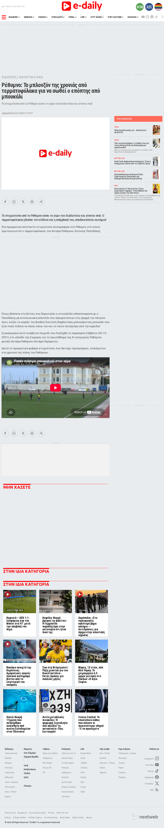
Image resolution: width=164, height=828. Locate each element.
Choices (27, 786)
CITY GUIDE (96, 17)
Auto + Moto (10, 792)
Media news (30, 769)
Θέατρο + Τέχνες (107, 763)
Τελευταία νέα (11, 753)
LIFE (82, 17)
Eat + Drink (105, 753)
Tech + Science (11, 782)
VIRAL (71, 17)
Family (83, 777)
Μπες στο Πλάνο (50, 753)
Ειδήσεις (9, 749)
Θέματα (28, 749)
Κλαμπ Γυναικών (69, 787)
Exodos (103, 758)
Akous (89, 817)
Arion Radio (65, 817)
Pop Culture (124, 749)
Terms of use (62, 813)
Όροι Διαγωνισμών (37, 813)
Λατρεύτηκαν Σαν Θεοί (68, 794)
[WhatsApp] (14, 201)
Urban (102, 768)
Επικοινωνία (10, 813)
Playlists (122, 777)
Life (82, 749)
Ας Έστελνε (67, 782)
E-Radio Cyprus (35, 817)
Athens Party (78, 817)
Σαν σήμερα (30, 753)
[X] (23, 201)
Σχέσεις (84, 768)
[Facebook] (5, 201)
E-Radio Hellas (19, 817)
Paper (121, 768)
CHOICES (131, 17)
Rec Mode (47, 763)
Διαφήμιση (22, 813)
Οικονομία (9, 772)
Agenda (103, 772)
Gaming (122, 772)
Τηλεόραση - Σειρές (127, 753)
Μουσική (123, 758)
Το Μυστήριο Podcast (68, 765)
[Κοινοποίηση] (41, 201)
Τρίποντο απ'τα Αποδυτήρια (69, 755)
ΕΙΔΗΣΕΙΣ (13, 17)
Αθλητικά (9, 777)
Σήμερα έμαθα (31, 756)
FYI (44, 772)
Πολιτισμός (10, 787)
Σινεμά (121, 763)
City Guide (105, 749)
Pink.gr (8, 817)
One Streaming (51, 817)
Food (83, 758)
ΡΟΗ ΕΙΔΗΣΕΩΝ (124, 119)
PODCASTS (57, 17)
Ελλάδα (8, 758)
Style (83, 792)
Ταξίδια (84, 763)
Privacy (51, 813)
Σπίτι (83, 772)
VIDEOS (41, 17)
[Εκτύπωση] (32, 201)
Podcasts (66, 749)
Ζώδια (27, 773)
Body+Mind (86, 753)
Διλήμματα (47, 758)
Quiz (26, 777)
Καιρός (8, 796)
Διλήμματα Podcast (66, 774)
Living (83, 787)
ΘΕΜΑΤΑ (28, 17)
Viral (26, 765)
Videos (46, 749)
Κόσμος (8, 763)
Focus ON (47, 768)
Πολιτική (8, 768)
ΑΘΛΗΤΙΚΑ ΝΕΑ (31, 77)
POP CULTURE (114, 17)
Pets (82, 782)
